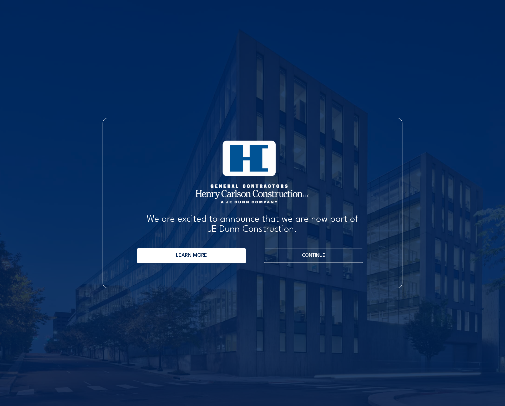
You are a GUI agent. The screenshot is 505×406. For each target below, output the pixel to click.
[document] (252, 203)
